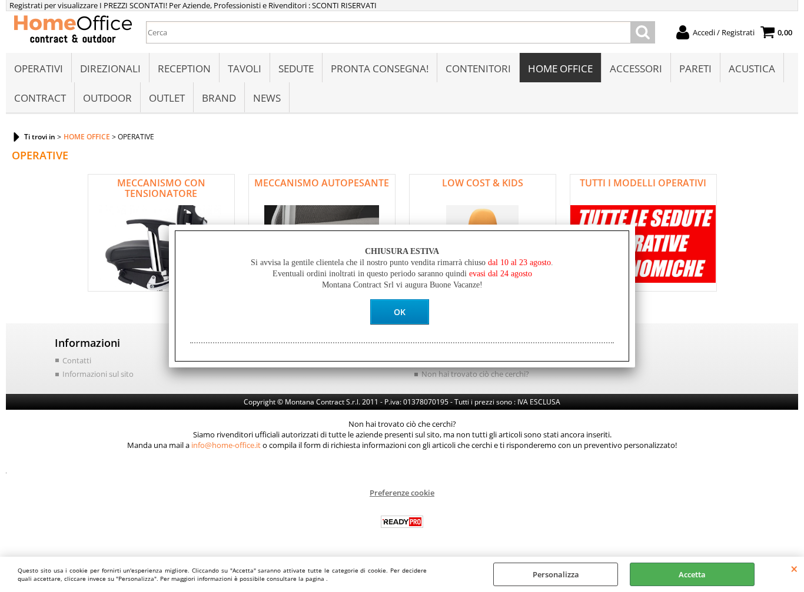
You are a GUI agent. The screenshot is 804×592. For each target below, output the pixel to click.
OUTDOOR (107, 98)
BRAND (219, 98)
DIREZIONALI (110, 68)
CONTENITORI (478, 68)
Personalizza (556, 574)
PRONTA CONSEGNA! (379, 68)
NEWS (267, 98)
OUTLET (167, 98)
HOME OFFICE (560, 68)
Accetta (692, 574)
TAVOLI (244, 68)
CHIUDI (794, 568)
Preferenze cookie (402, 492)
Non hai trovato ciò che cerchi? (475, 374)
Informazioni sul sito (98, 374)
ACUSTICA (752, 68)
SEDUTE (296, 68)
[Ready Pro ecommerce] (402, 521)
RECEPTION (184, 68)
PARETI (695, 68)
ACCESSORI (636, 68)
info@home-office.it (226, 445)
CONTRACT (40, 98)
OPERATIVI (38, 68)
